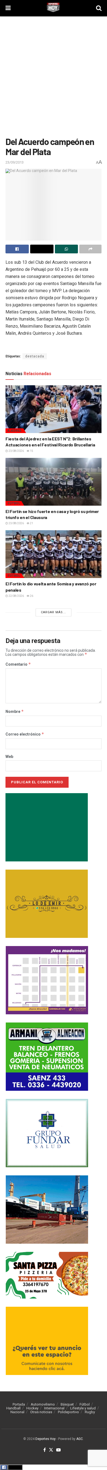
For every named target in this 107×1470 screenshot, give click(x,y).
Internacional (54, 1408)
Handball (13, 1408)
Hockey (32, 1408)
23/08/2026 (16, 450)
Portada (19, 1404)
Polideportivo (68, 1412)
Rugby (90, 1412)
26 (31, 595)
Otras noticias (41, 1412)
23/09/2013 (14, 162)
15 (31, 450)
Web (9, 756)
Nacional (17, 1412)
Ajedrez (15, 430)
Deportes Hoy (45, 1439)
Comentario (18, 664)
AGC (79, 1439)
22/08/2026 (16, 595)
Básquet (67, 1404)
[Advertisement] (53, 75)
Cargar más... (53, 612)
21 (31, 523)
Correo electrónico (24, 734)
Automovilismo (43, 1404)
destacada (34, 356)
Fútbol (14, 503)
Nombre (14, 711)
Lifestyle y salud (83, 1408)
